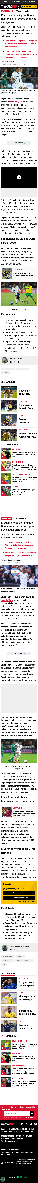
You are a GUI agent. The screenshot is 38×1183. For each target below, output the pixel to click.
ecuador (21, 956)
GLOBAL (4, 1131)
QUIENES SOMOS (7, 1136)
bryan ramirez (8, 369)
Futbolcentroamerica (9, 1141)
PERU (20, 1131)
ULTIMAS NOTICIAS (19, 7)
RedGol (20, 1138)
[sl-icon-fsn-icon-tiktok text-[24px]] (31, 1124)
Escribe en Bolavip (8, 1138)
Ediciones (4, 1129)
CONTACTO (27, 1136)
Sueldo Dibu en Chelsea (18, 2)
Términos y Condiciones (28, 1117)
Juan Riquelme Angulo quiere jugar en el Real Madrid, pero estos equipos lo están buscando (21, 44)
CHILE (31, 1129)
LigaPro (5, 372)
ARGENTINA (15, 1129)
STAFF (18, 1136)
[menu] (2, 6)
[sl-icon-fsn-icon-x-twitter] (27, 1124)
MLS (4, 964)
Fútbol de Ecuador (23, 11)
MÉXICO (12, 1131)
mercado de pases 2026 (24, 960)
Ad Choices (5, 1155)
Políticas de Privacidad (10, 1152)
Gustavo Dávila (9, 62)
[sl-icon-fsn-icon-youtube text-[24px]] (36, 1124)
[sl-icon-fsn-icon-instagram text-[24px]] (22, 1124)
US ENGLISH (28, 1131)
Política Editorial (26, 1152)
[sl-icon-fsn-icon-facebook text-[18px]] (18, 1124)
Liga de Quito (16, 102)
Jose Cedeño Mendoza (12, 560)
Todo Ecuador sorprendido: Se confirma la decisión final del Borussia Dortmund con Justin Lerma (21, 54)
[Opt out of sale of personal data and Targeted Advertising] (2, 1179)
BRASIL (24, 1129)
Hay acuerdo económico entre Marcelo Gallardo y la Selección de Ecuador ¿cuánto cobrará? (19, 545)
